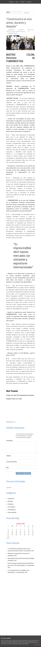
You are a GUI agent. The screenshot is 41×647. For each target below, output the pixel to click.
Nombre (8, 455)
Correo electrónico (11, 461)
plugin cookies (37, 644)
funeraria (8, 31)
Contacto (22, 1)
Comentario (9, 440)
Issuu (14, 422)
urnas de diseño (12, 512)
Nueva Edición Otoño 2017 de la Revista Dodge (20, 558)
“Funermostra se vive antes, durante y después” (19, 22)
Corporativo (11, 498)
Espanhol (29, 1)
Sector (23, 31)
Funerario (13, 31)
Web (7, 467)
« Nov (7, 538)
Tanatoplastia (12, 509)
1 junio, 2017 (11, 29)
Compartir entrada (12, 33)
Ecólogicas (10, 504)
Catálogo (11, 1)
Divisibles (10, 501)
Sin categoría (21, 29)
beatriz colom (30, 29)
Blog (17, 1)
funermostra (19, 31)
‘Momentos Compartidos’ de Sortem (18, 553)
